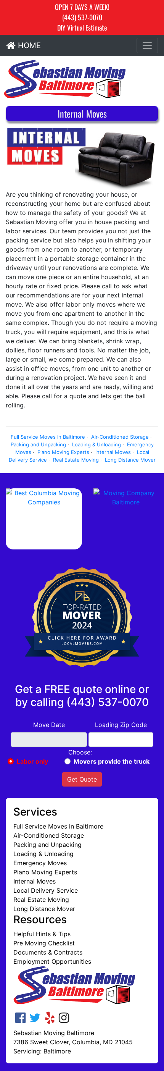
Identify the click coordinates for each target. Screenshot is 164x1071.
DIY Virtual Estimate (82, 27)
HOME (28, 45)
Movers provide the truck (112, 761)
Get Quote (82, 779)
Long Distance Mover (130, 460)
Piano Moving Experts (63, 452)
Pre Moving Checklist (44, 943)
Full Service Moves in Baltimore (48, 437)
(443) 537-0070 (82, 17)
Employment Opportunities (52, 961)
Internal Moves (113, 452)
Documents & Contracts (47, 952)
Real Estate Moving (76, 460)
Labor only (32, 761)
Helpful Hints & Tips (42, 934)
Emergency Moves (40, 863)
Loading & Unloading (96, 444)
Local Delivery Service (45, 890)
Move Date (49, 725)
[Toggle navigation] (147, 45)
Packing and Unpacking (38, 444)
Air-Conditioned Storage (120, 437)
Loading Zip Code (121, 725)
